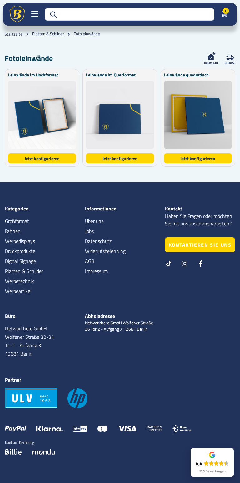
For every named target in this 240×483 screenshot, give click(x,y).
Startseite (13, 34)
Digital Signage (20, 261)
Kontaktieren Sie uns (200, 245)
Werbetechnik (19, 281)
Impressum (96, 271)
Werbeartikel (18, 291)
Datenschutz (98, 241)
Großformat (17, 221)
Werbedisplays (20, 241)
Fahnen (13, 231)
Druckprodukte (20, 251)
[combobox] (129, 14)
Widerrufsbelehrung (105, 251)
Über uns (94, 221)
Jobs (89, 231)
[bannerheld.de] (17, 14)
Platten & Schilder (48, 34)
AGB (89, 261)
